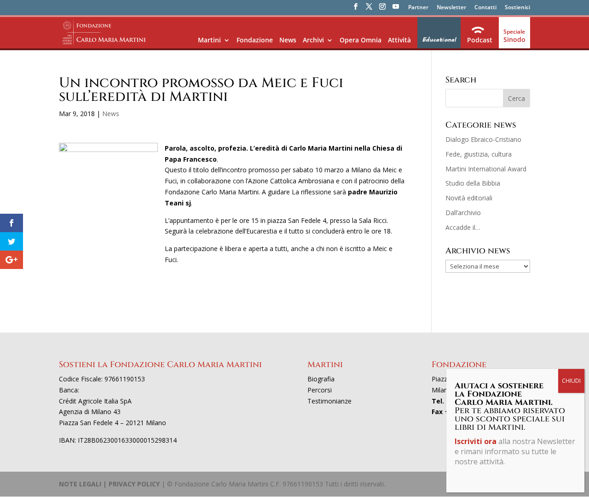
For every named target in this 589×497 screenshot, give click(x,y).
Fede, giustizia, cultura (478, 154)
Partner (418, 8)
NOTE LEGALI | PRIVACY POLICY (109, 483)
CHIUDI (571, 381)
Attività (399, 39)
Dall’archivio (463, 212)
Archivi (313, 39)
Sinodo (514, 39)
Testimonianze (329, 401)
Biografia (321, 378)
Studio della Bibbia (472, 183)
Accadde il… (462, 227)
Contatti (485, 8)
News (287, 39)
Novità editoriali (468, 197)
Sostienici (517, 8)
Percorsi (319, 390)
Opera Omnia (360, 39)
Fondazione (255, 39)
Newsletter (451, 8)
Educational (439, 39)
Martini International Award (485, 168)
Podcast (479, 39)
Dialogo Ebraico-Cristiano (483, 139)
